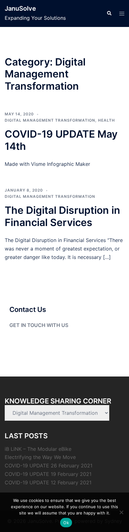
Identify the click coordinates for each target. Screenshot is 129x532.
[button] (108, 13)
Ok (66, 522)
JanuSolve (20, 8)
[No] (121, 512)
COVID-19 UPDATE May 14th (61, 140)
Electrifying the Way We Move (40, 457)
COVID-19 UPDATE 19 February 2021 (48, 474)
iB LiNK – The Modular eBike (38, 449)
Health (106, 120)
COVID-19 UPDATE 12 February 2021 (48, 482)
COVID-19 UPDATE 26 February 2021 (48, 465)
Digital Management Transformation (50, 120)
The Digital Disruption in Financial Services (62, 216)
